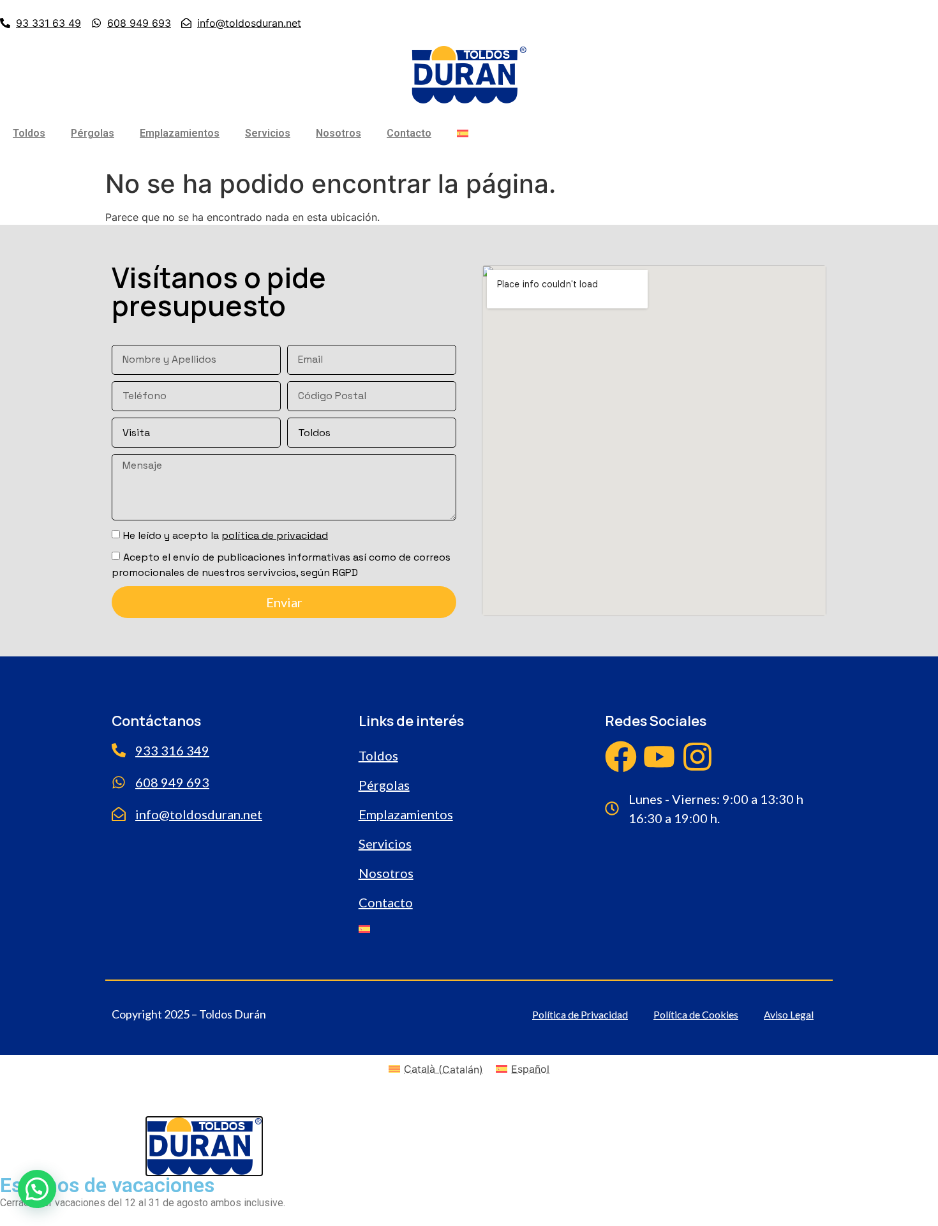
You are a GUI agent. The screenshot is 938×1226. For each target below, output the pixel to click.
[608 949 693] (119, 782)
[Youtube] (659, 757)
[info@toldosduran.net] (119, 814)
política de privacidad (274, 534)
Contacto (409, 133)
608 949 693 (172, 782)
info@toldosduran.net (198, 814)
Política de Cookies (695, 1014)
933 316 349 (172, 750)
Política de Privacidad (580, 1014)
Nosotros (338, 133)
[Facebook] (621, 757)
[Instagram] (697, 757)
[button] (37, 1189)
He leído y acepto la (225, 534)
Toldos (29, 133)
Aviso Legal (789, 1014)
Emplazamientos (180, 133)
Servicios (267, 133)
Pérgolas (92, 133)
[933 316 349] (119, 750)
